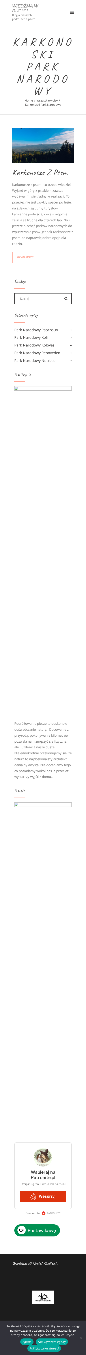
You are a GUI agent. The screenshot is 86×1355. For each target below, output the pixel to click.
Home (29, 100)
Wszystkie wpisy (47, 100)
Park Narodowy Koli (31, 337)
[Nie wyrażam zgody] (80, 1338)
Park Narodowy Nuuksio (35, 360)
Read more (25, 257)
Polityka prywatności (44, 1348)
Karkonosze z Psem (39, 172)
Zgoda (26, 1342)
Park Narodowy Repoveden (37, 352)
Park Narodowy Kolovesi (34, 345)
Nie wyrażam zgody (52, 1342)
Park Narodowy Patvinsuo (36, 329)
